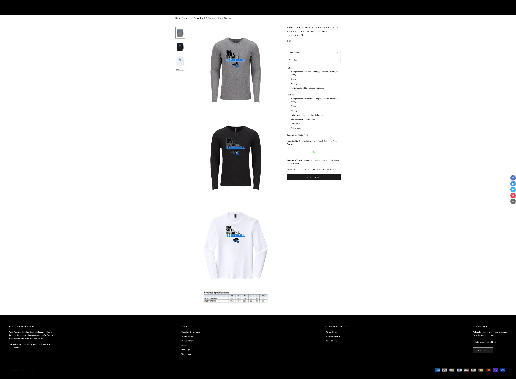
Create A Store (187, 341)
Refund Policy (331, 341)
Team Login (186, 354)
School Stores (187, 336)
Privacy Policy (331, 332)
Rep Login (185, 350)
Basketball (199, 18)
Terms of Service (332, 336)
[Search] (502, 8)
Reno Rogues (182, 18)
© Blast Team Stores (22, 370)
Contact (184, 345)
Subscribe (483, 350)
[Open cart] (508, 8)
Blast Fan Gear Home (190, 332)
